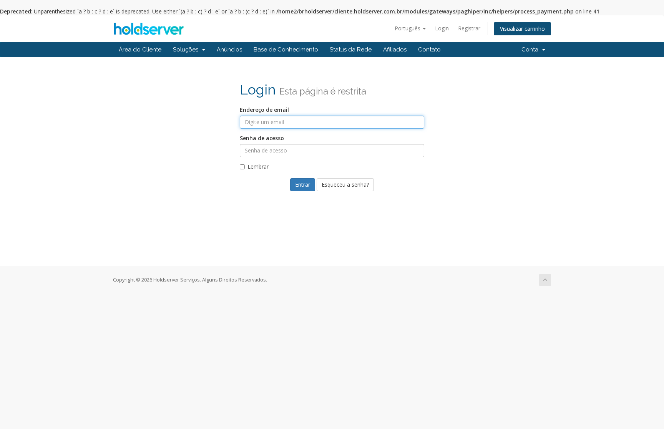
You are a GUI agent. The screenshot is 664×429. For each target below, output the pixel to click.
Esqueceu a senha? (345, 184)
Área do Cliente (140, 49)
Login (442, 28)
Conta (531, 49)
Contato (429, 49)
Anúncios (229, 49)
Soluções (187, 49)
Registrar (469, 28)
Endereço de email (264, 109)
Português (408, 28)
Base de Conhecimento (286, 49)
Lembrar (258, 166)
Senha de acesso (262, 138)
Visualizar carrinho (522, 28)
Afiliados (395, 49)
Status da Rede (351, 49)
